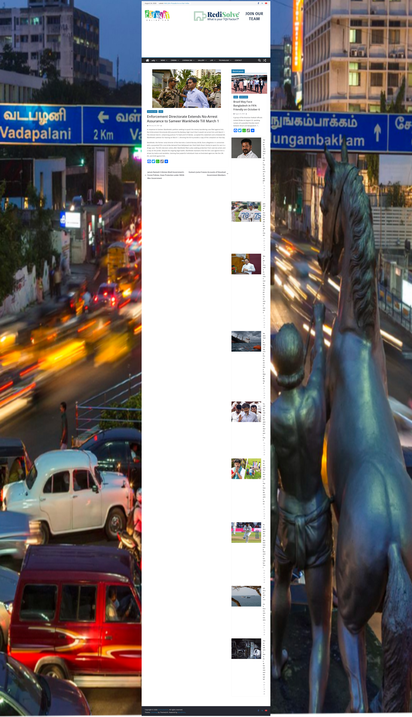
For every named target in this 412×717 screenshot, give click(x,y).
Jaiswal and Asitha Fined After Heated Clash (264, 219)
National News (152, 111)
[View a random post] (264, 60)
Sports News (243, 97)
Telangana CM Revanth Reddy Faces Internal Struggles (264, 161)
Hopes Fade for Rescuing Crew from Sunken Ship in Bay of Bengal (177, 4)
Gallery (201, 60)
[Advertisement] (206, 41)
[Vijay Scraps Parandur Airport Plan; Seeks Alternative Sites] (246, 489)
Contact (238, 60)
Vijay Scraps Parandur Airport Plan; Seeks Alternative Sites (264, 482)
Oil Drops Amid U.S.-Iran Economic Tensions (264, 604)
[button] (156, 60)
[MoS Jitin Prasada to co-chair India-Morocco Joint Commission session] (246, 292)
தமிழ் (153, 60)
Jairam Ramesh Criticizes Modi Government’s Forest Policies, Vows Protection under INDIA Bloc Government (165, 175)
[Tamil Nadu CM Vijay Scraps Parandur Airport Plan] (246, 429)
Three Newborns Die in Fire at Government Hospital (264, 660)
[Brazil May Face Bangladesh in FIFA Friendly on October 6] (249, 84)
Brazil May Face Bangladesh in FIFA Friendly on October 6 (246, 105)
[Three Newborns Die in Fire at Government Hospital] (246, 667)
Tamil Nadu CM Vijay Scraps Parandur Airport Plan (264, 422)
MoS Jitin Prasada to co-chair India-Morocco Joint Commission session (264, 284)
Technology (224, 60)
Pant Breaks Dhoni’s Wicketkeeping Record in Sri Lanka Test (264, 546)
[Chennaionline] (147, 60)
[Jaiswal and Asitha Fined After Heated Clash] (246, 227)
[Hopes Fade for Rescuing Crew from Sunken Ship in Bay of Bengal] (246, 365)
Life (211, 60)
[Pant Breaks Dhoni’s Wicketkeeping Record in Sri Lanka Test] (246, 553)
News (163, 60)
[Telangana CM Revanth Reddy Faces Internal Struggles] (246, 169)
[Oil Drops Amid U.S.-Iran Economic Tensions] (246, 611)
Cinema (174, 60)
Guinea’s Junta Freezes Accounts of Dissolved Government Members (207, 173)
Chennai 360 (187, 60)
